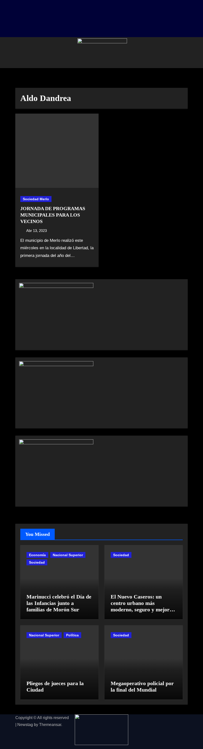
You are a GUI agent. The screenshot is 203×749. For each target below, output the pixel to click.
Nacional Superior (68, 555)
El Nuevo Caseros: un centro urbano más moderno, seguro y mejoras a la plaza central (143, 606)
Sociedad (37, 562)
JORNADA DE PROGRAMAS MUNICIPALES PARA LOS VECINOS (52, 215)
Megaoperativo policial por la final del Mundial (142, 686)
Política (72, 635)
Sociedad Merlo (36, 199)
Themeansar (50, 725)
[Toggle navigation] (22, 52)
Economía (37, 555)
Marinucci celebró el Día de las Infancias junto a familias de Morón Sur (58, 603)
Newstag (25, 725)
